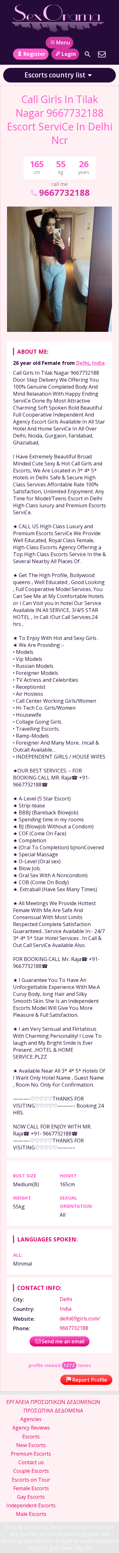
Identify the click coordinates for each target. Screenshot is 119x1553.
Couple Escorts (31, 1470)
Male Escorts (31, 1513)
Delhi (82, 362)
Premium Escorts (31, 1453)
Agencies (31, 1419)
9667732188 (64, 192)
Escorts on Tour (31, 1479)
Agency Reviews (31, 1427)
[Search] (87, 54)
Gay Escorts (31, 1496)
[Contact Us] (102, 54)
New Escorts (31, 1445)
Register (34, 53)
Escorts (31, 1436)
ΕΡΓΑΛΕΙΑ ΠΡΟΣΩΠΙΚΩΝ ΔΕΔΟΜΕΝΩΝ (53, 1401)
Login (69, 53)
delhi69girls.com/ (80, 1318)
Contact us (31, 1462)
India (98, 362)
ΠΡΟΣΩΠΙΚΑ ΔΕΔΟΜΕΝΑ (53, 1410)
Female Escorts (31, 1488)
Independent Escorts (31, 1505)
